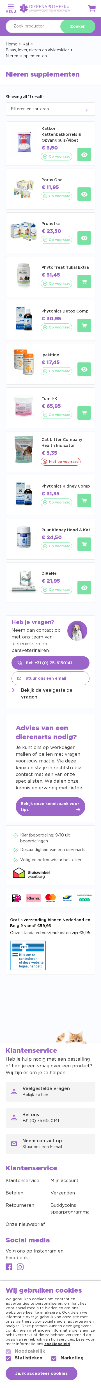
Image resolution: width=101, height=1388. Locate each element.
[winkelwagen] (92, 9)
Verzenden (62, 1193)
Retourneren (20, 1205)
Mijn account (64, 1180)
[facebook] (9, 1267)
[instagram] (20, 1267)
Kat (25, 44)
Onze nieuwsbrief (25, 1224)
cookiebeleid (57, 1344)
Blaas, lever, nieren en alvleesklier (37, 50)
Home (11, 44)
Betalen (14, 1193)
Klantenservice (22, 1180)
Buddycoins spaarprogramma (69, 1208)
